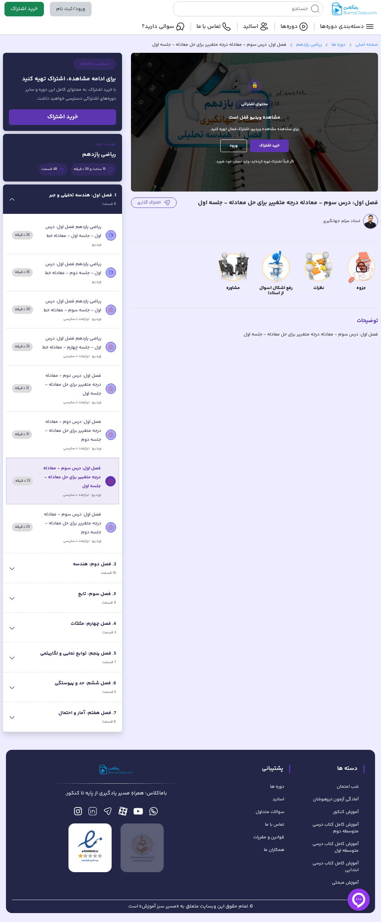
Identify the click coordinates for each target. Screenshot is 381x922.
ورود (234, 145)
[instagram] (78, 813)
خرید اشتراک (24, 9)
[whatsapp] (153, 813)
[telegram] (107, 813)
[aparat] (123, 813)
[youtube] (138, 813)
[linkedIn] (92, 813)
